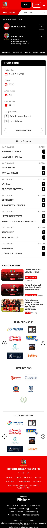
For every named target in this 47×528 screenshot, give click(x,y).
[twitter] (23, 473)
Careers (12, 509)
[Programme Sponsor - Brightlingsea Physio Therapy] (15, 347)
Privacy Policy (32, 512)
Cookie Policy (14, 515)
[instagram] (28, 473)
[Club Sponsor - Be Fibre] (32, 356)
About (23, 505)
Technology (24, 509)
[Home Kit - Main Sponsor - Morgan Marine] (15, 330)
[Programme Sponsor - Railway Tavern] (32, 347)
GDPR (35, 509)
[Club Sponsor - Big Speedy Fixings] (32, 330)
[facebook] (19, 473)
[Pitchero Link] (23, 500)
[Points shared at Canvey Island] (12, 275)
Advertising (35, 505)
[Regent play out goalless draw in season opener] (12, 290)
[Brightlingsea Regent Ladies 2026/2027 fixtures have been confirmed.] (12, 305)
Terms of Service (16, 512)
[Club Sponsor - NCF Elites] (15, 356)
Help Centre (12, 505)
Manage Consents (31, 515)
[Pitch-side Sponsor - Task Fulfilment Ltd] (32, 339)
